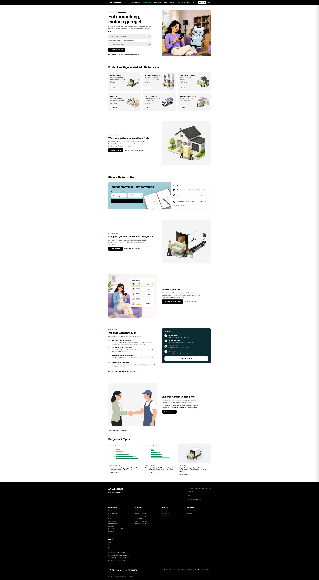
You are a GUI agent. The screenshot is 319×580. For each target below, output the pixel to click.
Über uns (110, 511)
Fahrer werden (165, 511)
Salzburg (110, 550)
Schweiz (191, 570)
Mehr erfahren (179, 407)
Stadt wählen (170, 412)
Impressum (190, 491)
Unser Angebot (112, 513)
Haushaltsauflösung (140, 516)
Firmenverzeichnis (113, 523)
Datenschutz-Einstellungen (194, 499)
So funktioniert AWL (190, 301)
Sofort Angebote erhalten (132, 249)
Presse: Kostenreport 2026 (116, 529)
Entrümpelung (138, 511)
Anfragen (202, 2)
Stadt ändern (122, 12)
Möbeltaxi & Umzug (140, 523)
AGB (189, 495)
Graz (109, 545)
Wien (109, 542)
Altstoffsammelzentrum (141, 521)
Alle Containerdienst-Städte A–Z (117, 560)
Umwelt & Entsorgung (193, 511)
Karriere (110, 516)
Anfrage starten (116, 150)
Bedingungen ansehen (179, 205)
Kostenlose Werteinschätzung (134, 150)
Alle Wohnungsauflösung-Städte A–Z (118, 555)
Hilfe (178, 2)
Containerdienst (139, 518)
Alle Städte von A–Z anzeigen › (118, 430)
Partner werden (165, 513)
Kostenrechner (112, 521)
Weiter (127, 201)
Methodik (111, 526)
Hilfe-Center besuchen (114, 492)
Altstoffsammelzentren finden (203, 570)
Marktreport (190, 513)
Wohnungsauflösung (140, 513)
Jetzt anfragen (115, 249)
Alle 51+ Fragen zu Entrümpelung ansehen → (122, 371)
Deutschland (181, 570)
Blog (109, 518)
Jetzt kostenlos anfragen (172, 301)
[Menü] (209, 2)
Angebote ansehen (117, 50)
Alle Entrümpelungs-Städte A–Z (117, 552)
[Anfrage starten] (186, 33)
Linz (109, 547)
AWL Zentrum (114, 2)
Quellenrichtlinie (112, 534)
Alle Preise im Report (191, 407)
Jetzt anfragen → (186, 358)
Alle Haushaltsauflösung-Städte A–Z (118, 557)
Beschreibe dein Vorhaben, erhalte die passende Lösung (124, 54)
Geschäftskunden (166, 516)
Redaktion (111, 531)
